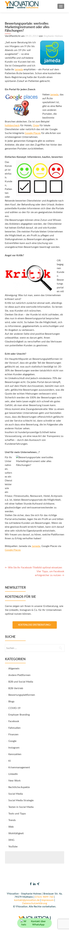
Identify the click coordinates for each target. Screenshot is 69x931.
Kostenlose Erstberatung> (34, 625)
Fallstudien (14, 728)
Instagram (13, 747)
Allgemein (13, 668)
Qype (36, 125)
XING (11, 840)
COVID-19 (14, 708)
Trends (12, 820)
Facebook (13, 721)
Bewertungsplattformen (21, 695)
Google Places (33, 133)
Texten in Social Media (21, 807)
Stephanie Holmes (53, 36)
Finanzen (13, 734)
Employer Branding (19, 714)
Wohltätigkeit (16, 833)
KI (9, 761)
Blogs (11, 701)
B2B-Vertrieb (15, 688)
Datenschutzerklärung (34, 903)
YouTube (12, 846)
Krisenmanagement (19, 767)
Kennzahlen (14, 754)
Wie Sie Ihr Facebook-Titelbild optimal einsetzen (33, 567)
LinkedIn (13, 774)
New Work (14, 780)
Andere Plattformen (19, 675)
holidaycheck (12, 125)
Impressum (47, 900)
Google (12, 741)
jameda (19, 69)
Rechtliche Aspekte (19, 787)
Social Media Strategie (21, 800)
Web (11, 827)
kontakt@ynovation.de (26, 900)
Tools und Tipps (17, 813)
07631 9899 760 (44, 897)
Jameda (36, 546)
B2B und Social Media (20, 681)
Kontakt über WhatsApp (38, 923)
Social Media (15, 794)
